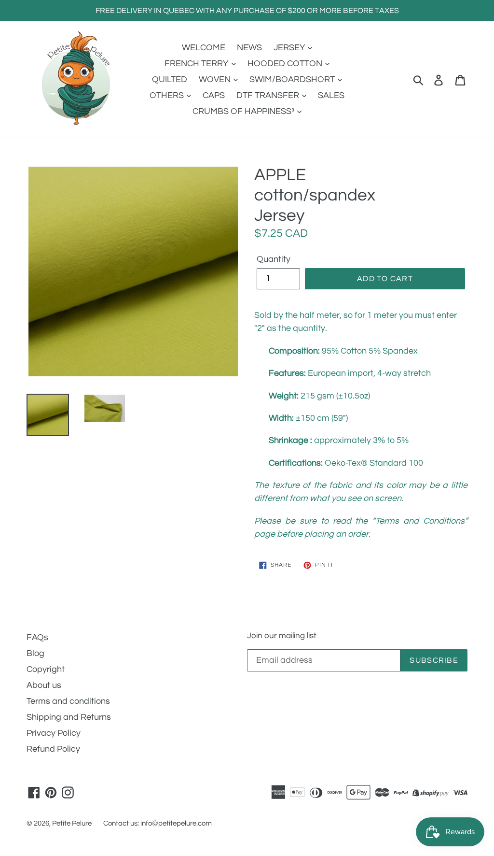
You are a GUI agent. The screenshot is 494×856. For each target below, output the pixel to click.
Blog (35, 653)
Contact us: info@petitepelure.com (157, 823)
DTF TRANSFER (268, 95)
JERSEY (290, 47)
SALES (331, 95)
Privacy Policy (54, 733)
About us (44, 685)
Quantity (273, 259)
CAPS (214, 95)
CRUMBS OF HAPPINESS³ (244, 111)
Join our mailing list (281, 635)
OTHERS (168, 95)
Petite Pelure (72, 823)
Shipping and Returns (69, 717)
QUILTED (169, 79)
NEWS (249, 47)
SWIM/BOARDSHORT (293, 79)
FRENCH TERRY (197, 63)
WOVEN (216, 79)
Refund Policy (53, 749)
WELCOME (203, 47)
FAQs (37, 637)
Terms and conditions (68, 701)
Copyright (46, 669)
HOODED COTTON (285, 63)
